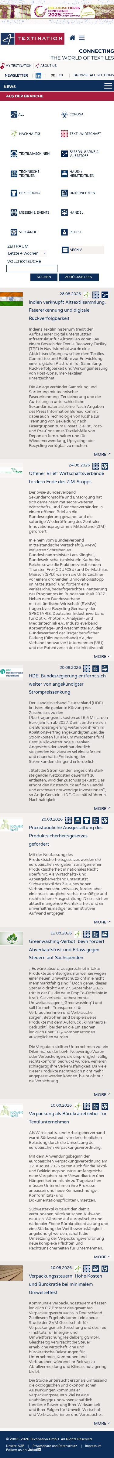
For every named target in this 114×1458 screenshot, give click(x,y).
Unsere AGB (15, 1446)
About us (48, 66)
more (100, 454)
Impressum (93, 1446)
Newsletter (16, 76)
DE (53, 75)
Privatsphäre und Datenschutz (55, 1446)
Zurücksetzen (78, 277)
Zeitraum (18, 246)
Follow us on (17, 1450)
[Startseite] (32, 40)
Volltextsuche (24, 261)
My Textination (18, 66)
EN (61, 75)
